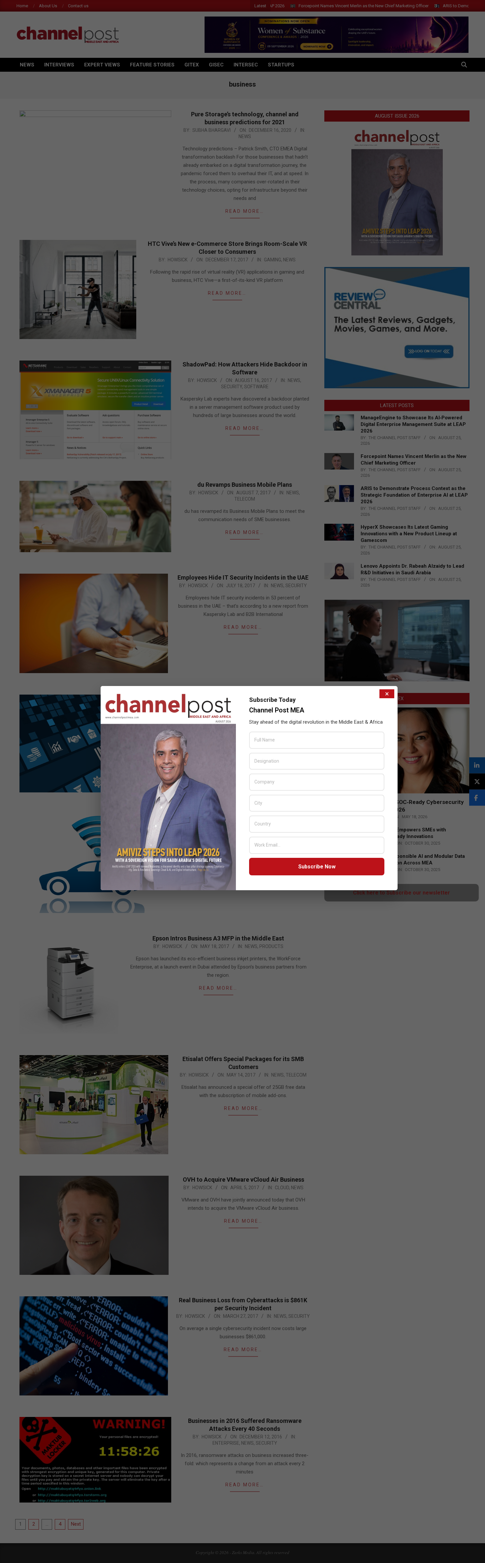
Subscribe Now (317, 866)
